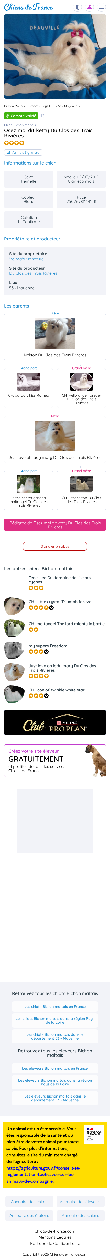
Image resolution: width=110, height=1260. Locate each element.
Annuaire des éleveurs (80, 1201)
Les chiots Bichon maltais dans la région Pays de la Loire (55, 1020)
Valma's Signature (25, 152)
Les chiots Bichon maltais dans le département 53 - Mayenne (54, 1036)
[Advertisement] (55, 821)
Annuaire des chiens (80, 1215)
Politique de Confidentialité (55, 1243)
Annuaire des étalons (29, 1215)
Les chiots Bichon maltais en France (55, 1006)
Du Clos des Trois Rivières (33, 273)
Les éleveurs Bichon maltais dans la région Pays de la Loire (55, 1082)
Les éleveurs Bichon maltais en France (55, 1068)
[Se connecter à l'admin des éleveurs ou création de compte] (89, 7)
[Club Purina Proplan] (55, 722)
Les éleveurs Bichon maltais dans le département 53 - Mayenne (55, 1098)
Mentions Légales (55, 1237)
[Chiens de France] (28, 7)
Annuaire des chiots (29, 1201)
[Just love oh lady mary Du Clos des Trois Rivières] (55, 436)
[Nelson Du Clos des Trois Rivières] (55, 333)
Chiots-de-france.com (55, 1231)
